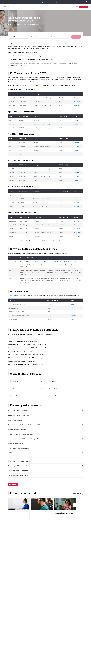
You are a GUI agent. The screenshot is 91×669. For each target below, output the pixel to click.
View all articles (77, 493)
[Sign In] (77, 7)
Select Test (12, 34)
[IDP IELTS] (8, 7)
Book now (83, 7)
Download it (51, 2)
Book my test (12, 484)
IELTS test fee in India (16, 295)
